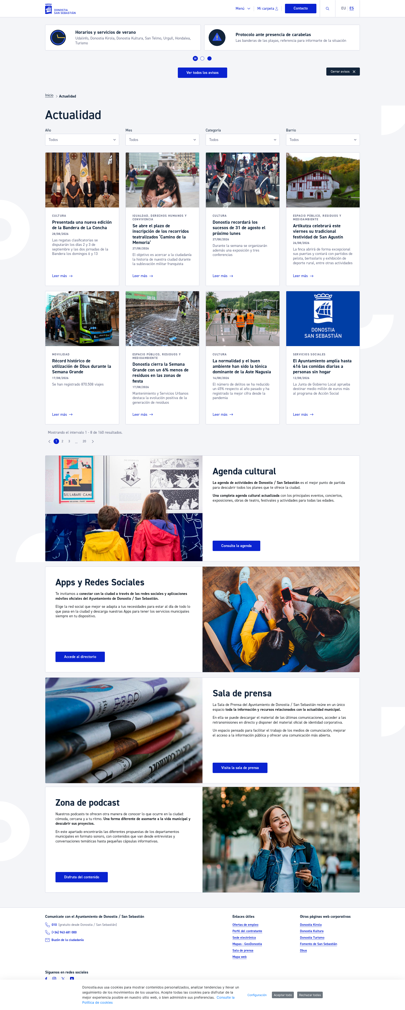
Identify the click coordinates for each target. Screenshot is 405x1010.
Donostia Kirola (311, 925)
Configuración (257, 995)
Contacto (301, 8)
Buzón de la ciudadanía (67, 940)
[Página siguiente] (93, 441)
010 (54, 925)
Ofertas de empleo (245, 925)
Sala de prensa (242, 950)
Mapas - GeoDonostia (247, 944)
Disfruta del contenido (81, 877)
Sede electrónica (244, 938)
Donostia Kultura (312, 931)
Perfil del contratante (247, 931)
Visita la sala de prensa (240, 767)
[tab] (202, 58)
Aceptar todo (283, 995)
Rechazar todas (310, 995)
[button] (243, 8)
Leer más (60, 275)
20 (86, 442)
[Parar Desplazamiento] (195, 58)
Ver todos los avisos (202, 72)
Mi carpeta (265, 8)
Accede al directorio (80, 656)
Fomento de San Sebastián (318, 944)
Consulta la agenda (236, 545)
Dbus (303, 950)
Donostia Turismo (312, 938)
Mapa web (239, 957)
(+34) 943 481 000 (64, 932)
